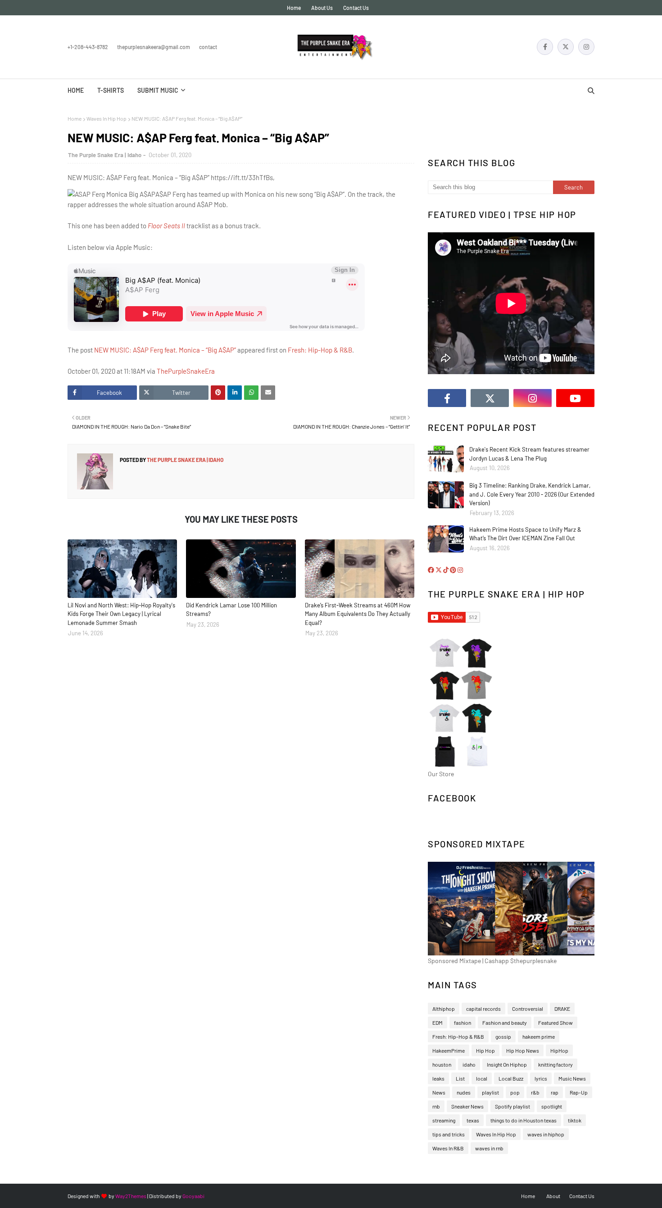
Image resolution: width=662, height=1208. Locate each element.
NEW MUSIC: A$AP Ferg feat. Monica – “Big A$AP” (165, 350)
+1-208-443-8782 (88, 47)
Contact (208, 47)
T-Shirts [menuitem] (110, 90)
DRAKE (562, 1008)
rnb (436, 1106)
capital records (483, 1008)
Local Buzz (511, 1078)
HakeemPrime (448, 1050)
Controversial (527, 1008)
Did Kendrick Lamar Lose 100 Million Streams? (231, 610)
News (438, 1092)
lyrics (541, 1078)
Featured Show (555, 1022)
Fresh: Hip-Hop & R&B (320, 350)
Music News (572, 1078)
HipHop (559, 1050)
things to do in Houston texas (523, 1120)
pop (515, 1092)
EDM (437, 1022)
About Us (322, 8)
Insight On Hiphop (507, 1064)
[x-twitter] (566, 47)
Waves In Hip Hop (106, 118)
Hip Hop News (522, 1050)
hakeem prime (538, 1036)
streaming (443, 1120)
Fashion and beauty (504, 1022)
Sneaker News (467, 1106)
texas (473, 1120)
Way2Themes (130, 1196)
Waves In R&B (448, 1148)
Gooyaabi (193, 1196)
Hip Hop (485, 1050)
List (460, 1078)
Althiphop (443, 1008)
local (481, 1078)
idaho (469, 1064)
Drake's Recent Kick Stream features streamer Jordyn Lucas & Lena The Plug (529, 454)
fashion (462, 1022)
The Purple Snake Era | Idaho (104, 154)
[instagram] (586, 47)
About (553, 1196)
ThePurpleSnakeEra (186, 371)
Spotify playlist (512, 1106)
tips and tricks (448, 1134)
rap (554, 1092)
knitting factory (555, 1064)
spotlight (551, 1106)
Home (294, 8)
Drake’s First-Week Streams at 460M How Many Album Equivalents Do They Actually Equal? (357, 614)
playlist (490, 1092)
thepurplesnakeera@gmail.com (153, 47)
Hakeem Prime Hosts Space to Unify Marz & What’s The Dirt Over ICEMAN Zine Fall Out (525, 534)
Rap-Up (579, 1092)
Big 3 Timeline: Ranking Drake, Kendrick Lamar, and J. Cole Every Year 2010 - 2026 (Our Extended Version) (531, 494)
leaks (438, 1078)
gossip (503, 1036)
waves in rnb (489, 1148)
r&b (535, 1092)
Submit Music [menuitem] (157, 90)
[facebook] (545, 47)
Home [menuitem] (76, 90)
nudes (464, 1092)
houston (441, 1064)
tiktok (574, 1120)
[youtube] (575, 398)
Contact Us (356, 8)
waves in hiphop (545, 1134)
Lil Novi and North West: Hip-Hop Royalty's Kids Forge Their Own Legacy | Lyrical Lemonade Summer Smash (121, 614)
